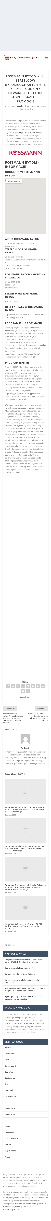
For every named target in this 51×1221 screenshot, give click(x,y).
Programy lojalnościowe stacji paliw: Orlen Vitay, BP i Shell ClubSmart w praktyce (23, 960)
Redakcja (21, 106)
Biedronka (9, 1054)
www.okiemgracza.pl (11, 1209)
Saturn (8, 1145)
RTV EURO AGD (11, 1139)
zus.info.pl (42, 1204)
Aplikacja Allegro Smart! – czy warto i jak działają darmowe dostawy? (22, 998)
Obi (6, 1120)
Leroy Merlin (10, 1096)
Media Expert (11, 1108)
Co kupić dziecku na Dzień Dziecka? (20, 974)
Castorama (10, 1078)
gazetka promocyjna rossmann (27, 132)
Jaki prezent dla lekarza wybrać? (19, 968)
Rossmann (41, 106)
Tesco (7, 1157)
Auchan (8, 1048)
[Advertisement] (25, 25)
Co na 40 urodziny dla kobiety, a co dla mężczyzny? (22, 981)
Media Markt (10, 1114)
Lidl (6, 1102)
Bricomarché (10, 1066)
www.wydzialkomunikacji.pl (25, 1204)
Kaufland (9, 1090)
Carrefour (9, 1072)
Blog (7, 1060)
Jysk (7, 1084)
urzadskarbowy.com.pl (12, 1206)
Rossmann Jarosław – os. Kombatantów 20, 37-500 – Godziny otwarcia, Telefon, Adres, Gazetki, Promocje (25, 809)
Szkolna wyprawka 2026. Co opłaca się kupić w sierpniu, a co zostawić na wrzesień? (25, 989)
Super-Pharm (10, 1151)
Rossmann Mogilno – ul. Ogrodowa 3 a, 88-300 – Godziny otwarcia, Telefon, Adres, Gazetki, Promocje (25, 848)
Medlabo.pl (27, 1206)
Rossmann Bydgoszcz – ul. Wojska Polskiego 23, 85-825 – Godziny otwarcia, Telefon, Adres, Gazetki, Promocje (25, 887)
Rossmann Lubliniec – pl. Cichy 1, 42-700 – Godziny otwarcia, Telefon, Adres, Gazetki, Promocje (25, 926)
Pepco (7, 1126)
